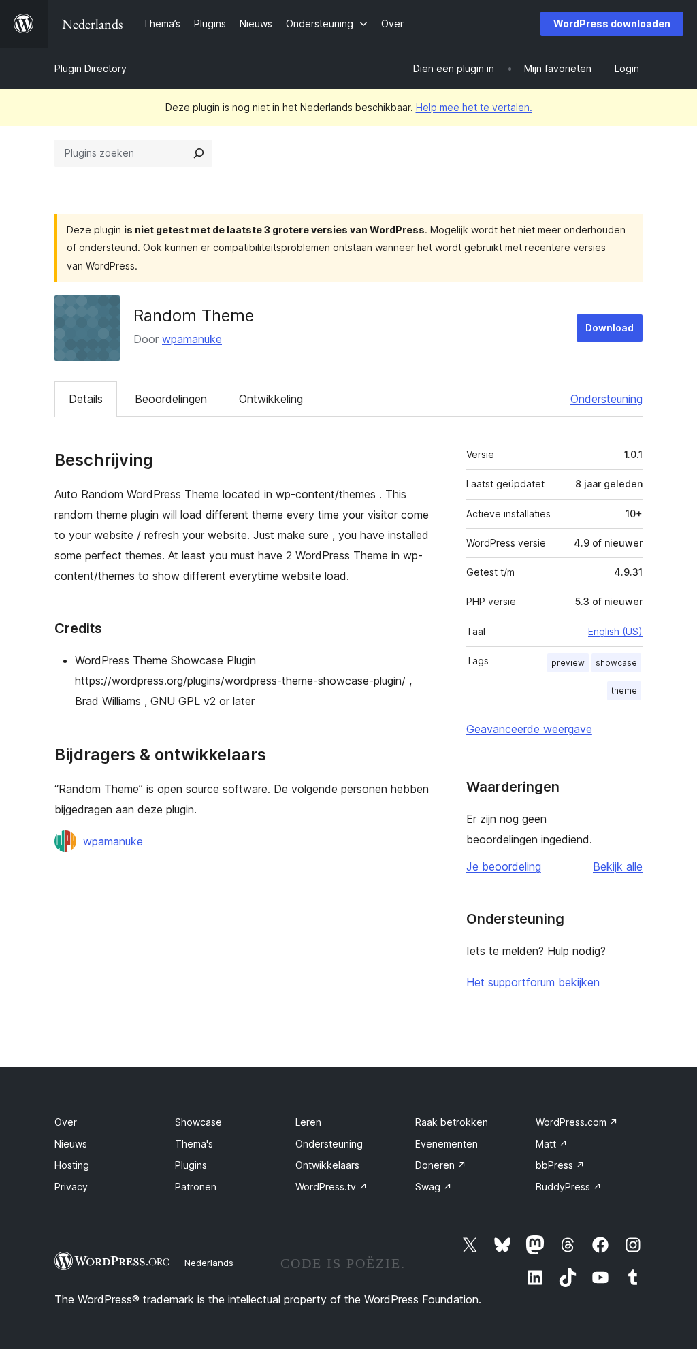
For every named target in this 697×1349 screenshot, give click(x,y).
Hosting (71, 1165)
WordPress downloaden (611, 23)
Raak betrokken (451, 1122)
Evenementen (446, 1144)
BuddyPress (569, 1186)
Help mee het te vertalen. (474, 107)
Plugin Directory (90, 68)
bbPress (560, 1165)
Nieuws (70, 1144)
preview (568, 662)
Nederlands (208, 1262)
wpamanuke (192, 339)
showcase (616, 662)
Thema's (194, 1144)
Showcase (198, 1122)
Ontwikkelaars (327, 1165)
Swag (433, 1186)
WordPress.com (577, 1122)
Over (65, 1122)
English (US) (615, 631)
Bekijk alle (618, 866)
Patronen (195, 1186)
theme (624, 690)
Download (609, 328)
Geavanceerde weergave (529, 729)
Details (86, 399)
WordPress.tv (331, 1186)
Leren (308, 1122)
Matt (552, 1144)
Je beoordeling (503, 866)
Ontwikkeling (271, 399)
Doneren (440, 1165)
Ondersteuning (606, 399)
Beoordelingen (171, 399)
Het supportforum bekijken (533, 982)
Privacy (71, 1186)
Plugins (191, 1165)
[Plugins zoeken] (198, 153)
